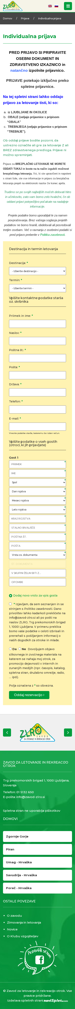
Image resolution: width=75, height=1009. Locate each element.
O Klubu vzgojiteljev (22, 936)
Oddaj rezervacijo (28, 695)
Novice (12, 929)
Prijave (25, 18)
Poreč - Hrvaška (19, 888)
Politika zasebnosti (52, 234)
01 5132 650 (25, 792)
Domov (7, 18)
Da (14, 649)
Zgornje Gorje (17, 836)
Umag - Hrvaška (19, 862)
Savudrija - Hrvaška (21, 875)
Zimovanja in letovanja (24, 922)
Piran (10, 849)
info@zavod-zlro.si (30, 797)
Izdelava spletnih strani (25, 1000)
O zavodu (14, 916)
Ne (24, 649)
